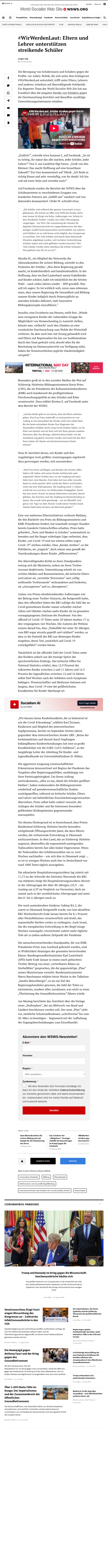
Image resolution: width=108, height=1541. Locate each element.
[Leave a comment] (8, 115)
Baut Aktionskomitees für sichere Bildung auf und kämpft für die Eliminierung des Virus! (32, 1139)
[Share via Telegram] (8, 100)
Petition (81, 515)
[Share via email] (8, 108)
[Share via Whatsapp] (8, 93)
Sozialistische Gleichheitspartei (40, 24)
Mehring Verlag (75, 24)
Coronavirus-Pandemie (28, 1177)
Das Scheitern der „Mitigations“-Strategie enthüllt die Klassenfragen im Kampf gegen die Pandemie (60, 1140)
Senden (54, 1110)
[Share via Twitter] (8, 85)
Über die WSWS (92, 24)
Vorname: (27, 1055)
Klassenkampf (60, 1177)
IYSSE (61, 24)
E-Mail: (26, 1043)
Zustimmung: (29, 1081)
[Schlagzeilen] (10, 18)
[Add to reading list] (8, 123)
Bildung (46, 1177)
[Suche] (104, 18)
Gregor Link (23, 58)
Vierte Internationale (12, 24)
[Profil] (105, 5)
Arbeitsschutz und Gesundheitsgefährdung (37, 1184)
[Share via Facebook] (8, 78)
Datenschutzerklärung (72, 1090)
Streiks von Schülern (66, 93)
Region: (26, 1068)
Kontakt (89, 4)
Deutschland (80, 1190)
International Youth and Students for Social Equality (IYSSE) (44, 1190)
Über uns (97, 4)
